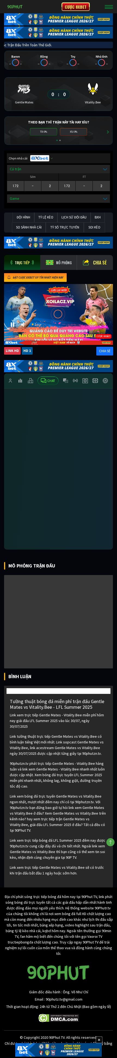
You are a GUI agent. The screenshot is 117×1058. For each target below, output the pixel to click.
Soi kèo (94, 227)
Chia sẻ (100, 262)
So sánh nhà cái (29, 227)
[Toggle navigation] (109, 7)
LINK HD (12, 350)
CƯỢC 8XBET (76, 7)
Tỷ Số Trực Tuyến (64, 227)
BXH (98, 217)
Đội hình (23, 217)
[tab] (22, 262)
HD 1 (27, 350)
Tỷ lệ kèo (45, 217)
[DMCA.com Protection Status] (58, 1017)
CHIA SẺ (104, 351)
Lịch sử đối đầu (74, 217)
